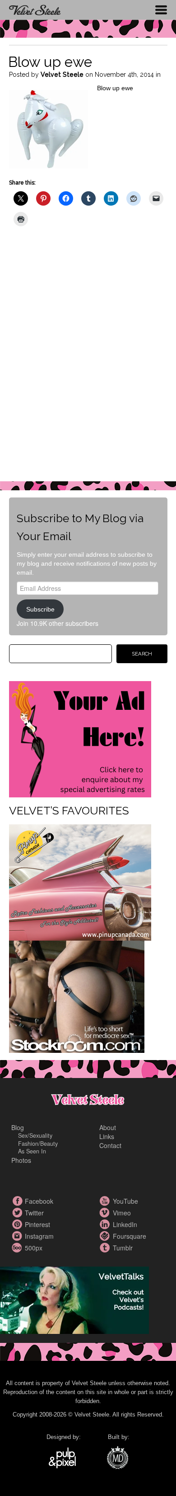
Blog (17, 1127)
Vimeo (106, 1212)
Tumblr (106, 1247)
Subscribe (40, 609)
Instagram (18, 1236)
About (107, 1127)
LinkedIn (106, 1224)
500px (18, 1247)
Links (106, 1136)
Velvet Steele (62, 74)
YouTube (106, 1201)
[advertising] (80, 738)
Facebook (18, 1201)
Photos (21, 1160)
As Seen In (32, 1151)
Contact (110, 1145)
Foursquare (106, 1236)
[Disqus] (88, 360)
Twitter (18, 1212)
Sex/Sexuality (35, 1135)
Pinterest (18, 1224)
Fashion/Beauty (38, 1144)
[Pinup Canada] (80, 881)
